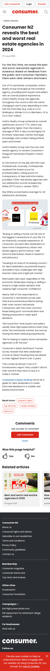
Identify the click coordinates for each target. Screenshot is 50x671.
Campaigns (9, 604)
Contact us (8, 554)
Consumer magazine (13, 568)
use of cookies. (31, 666)
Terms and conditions (13, 540)
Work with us (8, 628)
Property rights (25, 400)
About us (8, 411)
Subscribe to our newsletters (17, 536)
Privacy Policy (9, 545)
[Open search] (46, 12)
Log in (25, 440)
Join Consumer (12, 4)
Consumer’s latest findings (17, 379)
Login (29, 4)
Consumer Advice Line (13, 572)
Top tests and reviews (13, 577)
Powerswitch (8, 589)
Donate (42, 4)
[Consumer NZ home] (25, 11)
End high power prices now (15, 608)
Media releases (28, 405)
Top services (10, 405)
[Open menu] (4, 12)
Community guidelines (14, 549)
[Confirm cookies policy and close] (47, 656)
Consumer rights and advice (17, 531)
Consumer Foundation (13, 594)
